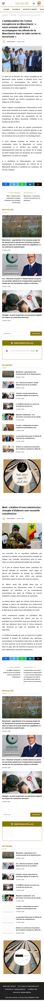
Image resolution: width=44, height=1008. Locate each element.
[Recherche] (34, 3)
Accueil (6, 9)
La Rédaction (32, 989)
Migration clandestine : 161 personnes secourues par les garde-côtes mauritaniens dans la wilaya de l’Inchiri (29, 418)
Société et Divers (30, 9)
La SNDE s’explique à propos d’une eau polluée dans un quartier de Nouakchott (11, 673)
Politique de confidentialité (28, 986)
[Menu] (3, 3)
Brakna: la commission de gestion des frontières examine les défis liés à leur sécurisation (28, 448)
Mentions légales (9, 986)
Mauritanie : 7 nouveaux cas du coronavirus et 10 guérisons (32, 198)
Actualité (16, 9)
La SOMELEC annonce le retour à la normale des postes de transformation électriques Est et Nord (27, 407)
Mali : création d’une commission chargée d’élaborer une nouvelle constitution (12, 199)
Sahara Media (11, 41)
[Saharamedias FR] (22, 3)
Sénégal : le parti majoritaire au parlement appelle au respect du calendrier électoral (22, 316)
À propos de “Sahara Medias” (15, 989)
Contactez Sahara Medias (22, 992)
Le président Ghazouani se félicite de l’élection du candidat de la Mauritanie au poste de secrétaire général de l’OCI (28, 439)
